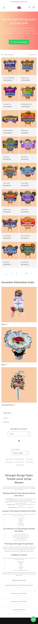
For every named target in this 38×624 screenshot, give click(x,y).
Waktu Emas (6, 156)
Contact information (19, 462)
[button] (4, 8)
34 (26, 273)
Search (6, 418)
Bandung (6, 422)
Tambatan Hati (7, 104)
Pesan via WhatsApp (20, 42)
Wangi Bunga (24, 130)
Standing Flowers (7, 405)
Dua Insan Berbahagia (8, 77)
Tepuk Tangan (24, 183)
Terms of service (30, 462)
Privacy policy (29, 459)
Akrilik (3, 324)
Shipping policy (20, 465)
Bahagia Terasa (7, 209)
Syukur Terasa (24, 209)
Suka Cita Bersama (25, 235)
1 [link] (6, 273)
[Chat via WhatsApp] (33, 619)
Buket (3, 365)
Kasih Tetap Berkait (8, 130)
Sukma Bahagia (7, 235)
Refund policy (9, 462)
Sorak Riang (6, 262)
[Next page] (31, 273)
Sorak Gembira (24, 262)
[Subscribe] (28, 434)
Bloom (22, 459)
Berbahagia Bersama (26, 104)
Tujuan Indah (6, 183)
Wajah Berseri (24, 156)
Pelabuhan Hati (25, 77)
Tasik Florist (12, 459)
